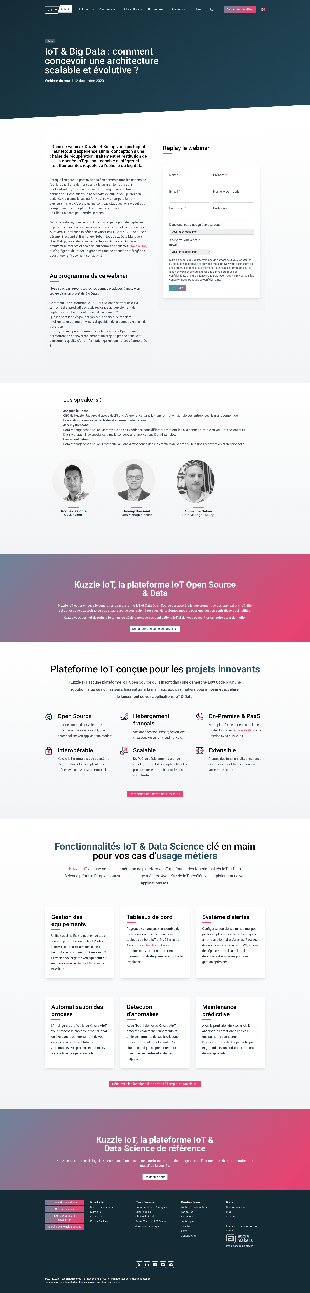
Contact (231, 1216)
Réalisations (132, 9)
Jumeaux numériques (148, 1226)
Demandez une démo (239, 9)
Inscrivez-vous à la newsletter (64, 1217)
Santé (184, 1230)
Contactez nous (64, 1209)
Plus (198, 9)
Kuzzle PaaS (242, 730)
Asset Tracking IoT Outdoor (151, 1221)
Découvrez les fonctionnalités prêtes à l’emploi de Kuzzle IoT (155, 1084)
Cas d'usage (107, 9)
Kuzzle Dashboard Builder (153, 945)
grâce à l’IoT (137, 246)
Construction (188, 1235)
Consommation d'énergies (151, 1207)
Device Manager (88, 963)
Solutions (85, 9)
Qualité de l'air (143, 1212)
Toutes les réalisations (194, 1207)
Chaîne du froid (144, 1216)
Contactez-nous (155, 1177)
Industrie (186, 1226)
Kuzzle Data (97, 1216)
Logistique (187, 1221)
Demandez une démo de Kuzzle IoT (155, 628)
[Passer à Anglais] (263, 9)
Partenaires (155, 9)
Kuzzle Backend (99, 1221)
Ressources (179, 9)
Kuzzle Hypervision (101, 1207)
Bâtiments (187, 1216)
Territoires (187, 1212)
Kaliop (109, 146)
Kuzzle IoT (78, 869)
